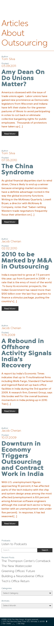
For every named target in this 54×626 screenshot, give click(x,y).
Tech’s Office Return (16, 581)
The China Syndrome (18, 170)
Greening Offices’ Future (18, 571)
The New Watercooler (17, 566)
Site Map (21, 623)
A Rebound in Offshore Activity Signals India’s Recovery (27, 353)
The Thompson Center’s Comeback (26, 561)
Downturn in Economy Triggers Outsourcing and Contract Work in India (23, 459)
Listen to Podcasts (14, 544)
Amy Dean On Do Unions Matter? (23, 78)
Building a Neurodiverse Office (22, 576)
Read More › (10, 134)
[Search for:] (19, 550)
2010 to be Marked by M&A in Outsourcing (27, 261)
